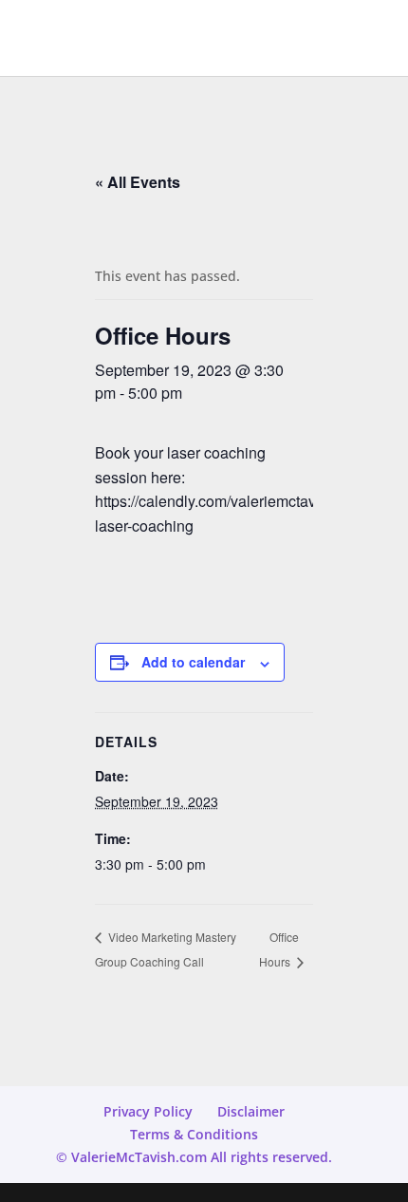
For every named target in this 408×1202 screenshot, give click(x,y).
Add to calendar (193, 661)
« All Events (137, 182)
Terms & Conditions (194, 1134)
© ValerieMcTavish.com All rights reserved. (194, 1157)
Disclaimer (251, 1111)
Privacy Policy (148, 1111)
